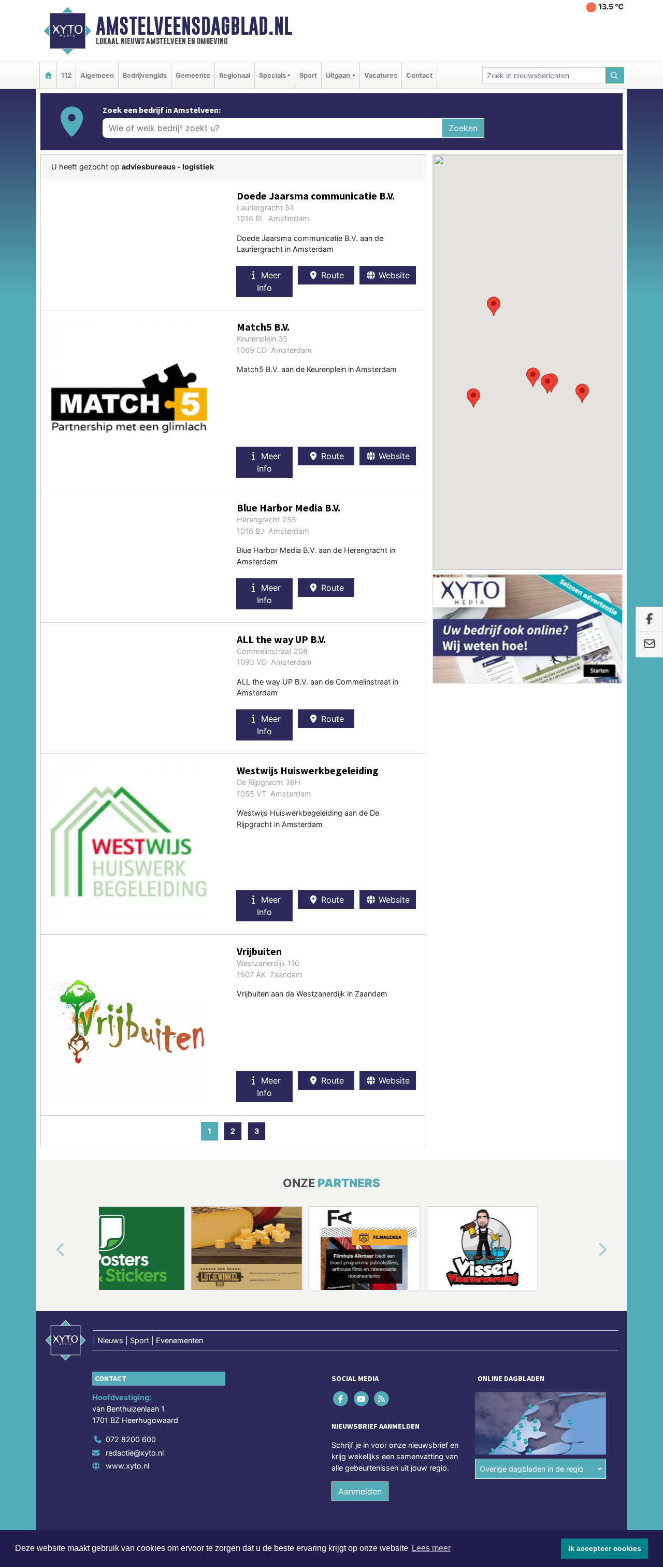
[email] (649, 644)
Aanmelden (360, 1491)
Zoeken (463, 128)
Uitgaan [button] (338, 75)
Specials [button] (272, 75)
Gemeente (193, 75)
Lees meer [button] (431, 1548)
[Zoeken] (615, 75)
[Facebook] (342, 1398)
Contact (419, 75)
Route (331, 275)
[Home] (48, 75)
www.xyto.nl (127, 1465)
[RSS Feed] (382, 1398)
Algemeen (97, 75)
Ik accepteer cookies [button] (604, 1548)
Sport (308, 75)
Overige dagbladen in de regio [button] (532, 1468)
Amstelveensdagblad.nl (194, 26)
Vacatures (380, 75)
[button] (547, 384)
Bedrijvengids (145, 75)
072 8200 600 (131, 1439)
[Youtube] (362, 1398)
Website (393, 275)
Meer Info (269, 281)
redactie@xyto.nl (135, 1452)
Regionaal (234, 75)
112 (66, 75)
